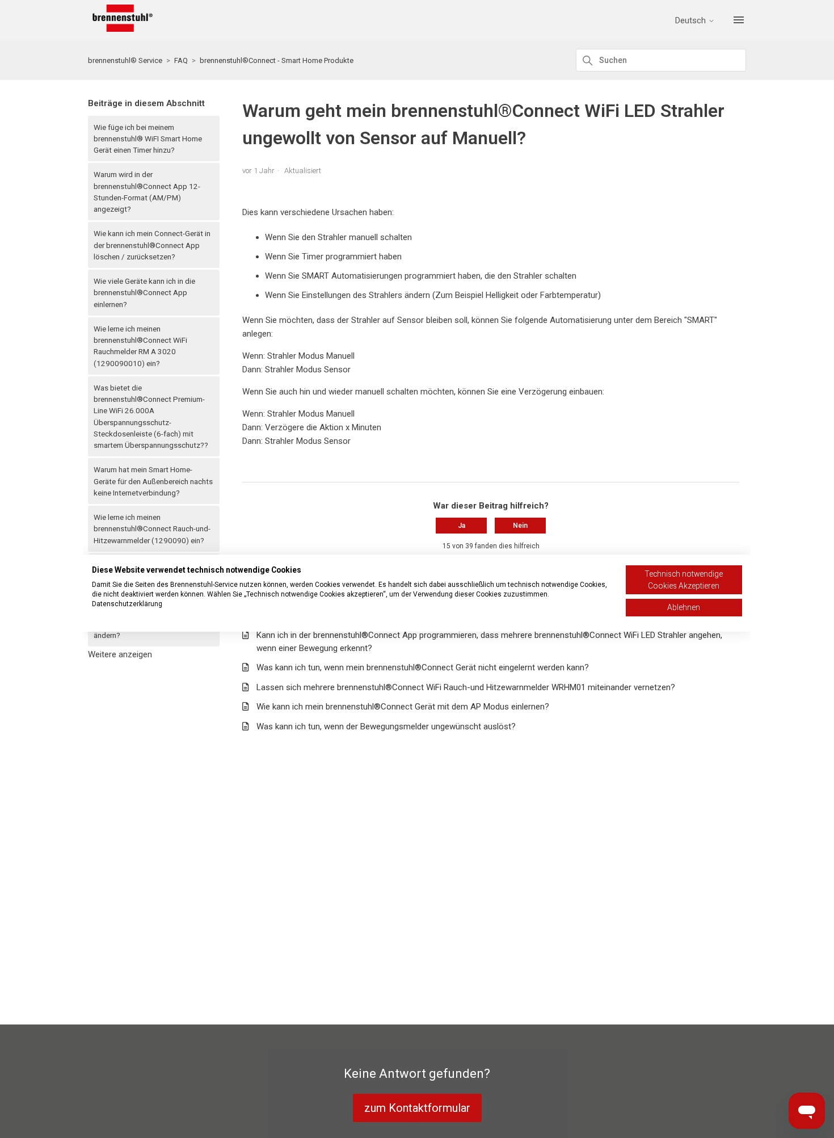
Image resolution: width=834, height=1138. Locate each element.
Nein (520, 526)
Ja (461, 526)
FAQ (181, 60)
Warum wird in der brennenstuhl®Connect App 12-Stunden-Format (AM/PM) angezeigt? (147, 191)
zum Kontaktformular (417, 1108)
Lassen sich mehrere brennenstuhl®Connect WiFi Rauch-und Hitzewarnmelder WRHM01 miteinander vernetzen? (465, 687)
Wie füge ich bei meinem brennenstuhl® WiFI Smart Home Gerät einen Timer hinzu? (148, 139)
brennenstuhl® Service (125, 60)
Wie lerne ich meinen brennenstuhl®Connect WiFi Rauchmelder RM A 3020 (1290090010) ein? (140, 346)
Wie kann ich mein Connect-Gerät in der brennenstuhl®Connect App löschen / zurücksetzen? (152, 245)
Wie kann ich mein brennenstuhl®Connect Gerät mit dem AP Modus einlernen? (402, 707)
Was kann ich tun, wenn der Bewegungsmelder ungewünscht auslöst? (386, 726)
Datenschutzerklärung (127, 604)
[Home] (120, 29)
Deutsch (691, 21)
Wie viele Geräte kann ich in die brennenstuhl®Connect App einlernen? (144, 292)
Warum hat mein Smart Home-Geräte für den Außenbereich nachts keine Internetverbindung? (153, 481)
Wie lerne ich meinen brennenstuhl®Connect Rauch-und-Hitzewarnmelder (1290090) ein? (152, 529)
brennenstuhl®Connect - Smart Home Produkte (276, 60)
